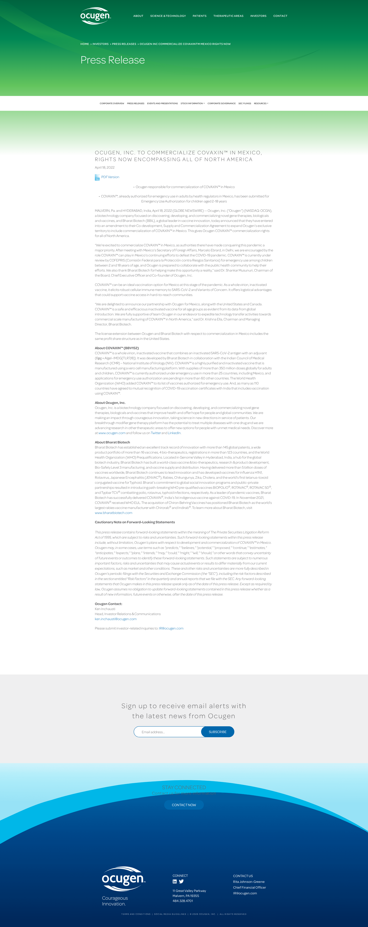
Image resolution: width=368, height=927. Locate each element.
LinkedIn (174, 432)
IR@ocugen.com (171, 628)
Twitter (156, 432)
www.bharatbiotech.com (113, 512)
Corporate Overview (112, 103)
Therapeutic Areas (228, 16)
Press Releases (124, 44)
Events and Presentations (162, 103)
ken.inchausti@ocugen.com (116, 619)
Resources (260, 103)
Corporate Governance (222, 103)
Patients (200, 16)
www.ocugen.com (111, 432)
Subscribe (218, 731)
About (138, 16)
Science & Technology (168, 16)
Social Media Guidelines (170, 914)
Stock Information (192, 103)
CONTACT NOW (184, 805)
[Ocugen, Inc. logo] (95, 16)
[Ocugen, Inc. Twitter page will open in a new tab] (181, 882)
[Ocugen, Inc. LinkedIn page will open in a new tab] (175, 882)
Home (84, 44)
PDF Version (110, 177)
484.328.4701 (183, 901)
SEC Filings (244, 103)
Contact (280, 16)
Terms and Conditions (136, 914)
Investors (258, 16)
